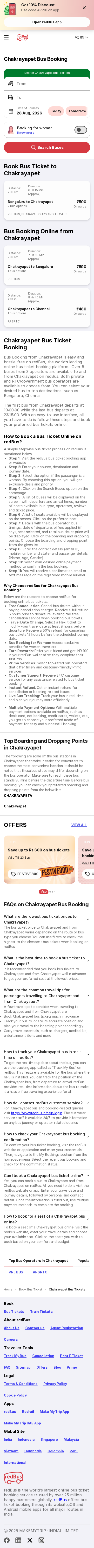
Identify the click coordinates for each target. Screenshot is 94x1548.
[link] (39, 860)
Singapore (49, 1439)
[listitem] (13, 842)
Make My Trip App (54, 1412)
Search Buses (50, 147)
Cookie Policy (15, 1395)
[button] (84, 8)
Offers (42, 1367)
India (8, 1439)
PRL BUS (14, 214)
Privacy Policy (55, 1384)
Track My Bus (15, 1356)
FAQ (7, 1367)
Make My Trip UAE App (22, 1423)
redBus (10, 1412)
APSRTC (14, 321)
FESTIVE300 (28, 874)
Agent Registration (66, 1328)
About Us (12, 1328)
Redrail (28, 1412)
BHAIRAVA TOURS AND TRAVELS (44, 214)
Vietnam (11, 1451)
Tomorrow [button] (77, 111)
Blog (57, 1367)
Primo (72, 1367)
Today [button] (56, 111)
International (15, 1462)
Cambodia (33, 1451)
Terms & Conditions (21, 1384)
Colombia (55, 1451)
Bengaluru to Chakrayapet (30, 202)
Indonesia (26, 1439)
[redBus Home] (22, 37)
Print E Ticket (71, 1356)
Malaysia (71, 1439)
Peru (74, 1451)
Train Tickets (41, 1311)
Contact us (35, 1328)
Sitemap (23, 1367)
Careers (11, 1339)
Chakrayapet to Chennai (29, 309)
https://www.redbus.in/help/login (36, 1113)
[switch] (80, 130)
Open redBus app (47, 22)
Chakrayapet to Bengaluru (30, 266)
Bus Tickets (14, 1311)
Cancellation (43, 1356)
